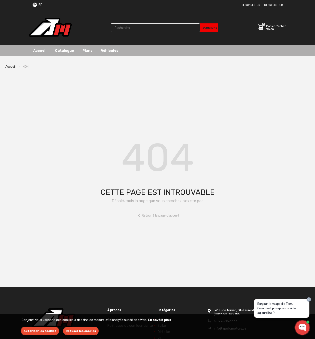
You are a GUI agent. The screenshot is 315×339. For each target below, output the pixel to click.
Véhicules (109, 50)
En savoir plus (159, 320)
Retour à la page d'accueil (160, 215)
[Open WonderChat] (302, 328)
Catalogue (64, 50)
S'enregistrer (273, 5)
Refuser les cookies (81, 331)
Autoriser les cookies (40, 331)
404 (26, 67)
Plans (87, 50)
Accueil (39, 50)
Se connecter (251, 5)
